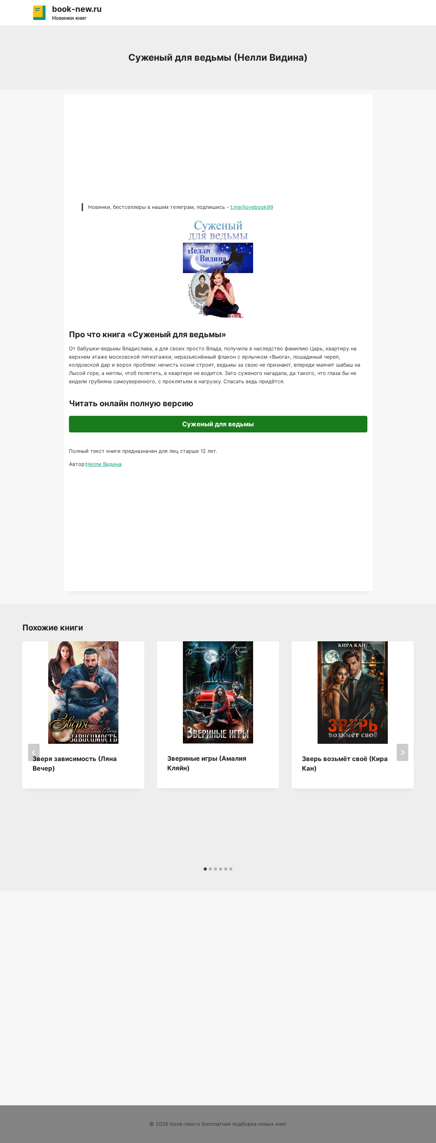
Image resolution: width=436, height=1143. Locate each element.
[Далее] (402, 752)
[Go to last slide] (34, 752)
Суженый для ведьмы (218, 424)
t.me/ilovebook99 (251, 207)
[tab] (205, 869)
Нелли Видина (104, 464)
